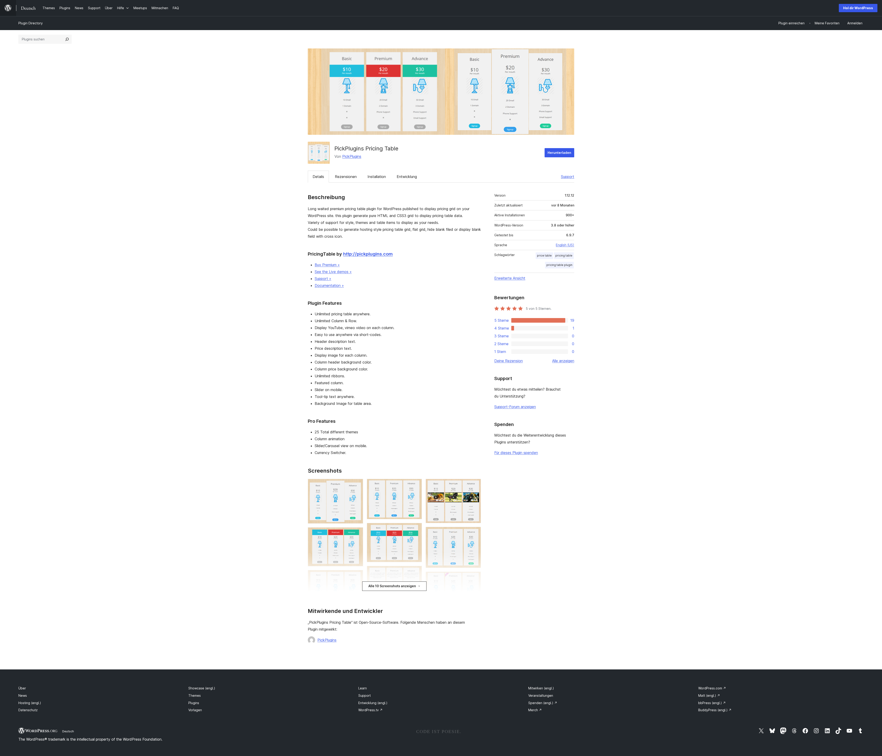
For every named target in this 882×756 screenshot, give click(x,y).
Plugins (193, 703)
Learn (362, 688)
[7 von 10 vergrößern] (474, 485)
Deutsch (68, 731)
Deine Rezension (508, 360)
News (22, 695)
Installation (377, 176)
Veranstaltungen (540, 695)
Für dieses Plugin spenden (516, 452)
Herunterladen (559, 153)
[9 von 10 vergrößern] (474, 577)
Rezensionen (346, 176)
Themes (194, 695)
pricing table (563, 255)
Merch (535, 710)
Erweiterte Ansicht (509, 278)
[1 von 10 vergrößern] (357, 485)
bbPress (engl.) (712, 703)
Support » (323, 278)
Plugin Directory (30, 23)
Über (22, 688)
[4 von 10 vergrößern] (415, 485)
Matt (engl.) (709, 695)
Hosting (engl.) (29, 703)
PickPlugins (351, 156)
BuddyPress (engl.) (715, 710)
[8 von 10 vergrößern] (474, 533)
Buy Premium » (327, 264)
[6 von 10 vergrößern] (415, 572)
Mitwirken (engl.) (541, 688)
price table (544, 255)
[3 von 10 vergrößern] (357, 576)
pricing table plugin (559, 265)
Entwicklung (407, 176)
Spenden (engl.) (542, 703)
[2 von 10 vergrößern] (357, 533)
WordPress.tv (370, 710)
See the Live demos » (333, 271)
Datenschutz (28, 710)
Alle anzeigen (563, 360)
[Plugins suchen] (67, 39)
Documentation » (329, 285)
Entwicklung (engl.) (372, 703)
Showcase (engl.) (201, 688)
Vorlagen (195, 710)
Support (567, 176)
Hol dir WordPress (858, 8)
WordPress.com (712, 688)
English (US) (565, 245)
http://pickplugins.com (368, 254)
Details (318, 176)
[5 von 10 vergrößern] (415, 529)
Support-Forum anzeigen (515, 406)
